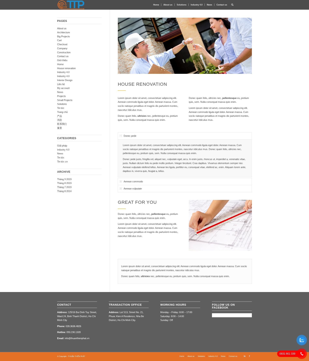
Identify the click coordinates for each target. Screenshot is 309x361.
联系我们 (62, 124)
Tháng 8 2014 (64, 191)
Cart (59, 40)
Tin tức (60, 108)
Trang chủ (62, 112)
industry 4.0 (63, 149)
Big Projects (63, 36)
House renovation (66, 68)
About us (61, 28)
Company (62, 48)
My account (63, 88)
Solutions (62, 104)
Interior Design (64, 80)
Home (60, 64)
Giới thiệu (62, 60)
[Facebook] (249, 4)
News (60, 92)
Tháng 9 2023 (64, 179)
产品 (59, 116)
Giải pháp (62, 145)
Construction (63, 52)
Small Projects (64, 100)
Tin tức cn (62, 161)
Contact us (63, 56)
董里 (59, 128)
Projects (61, 96)
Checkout (62, 44)
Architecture (63, 32)
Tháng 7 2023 (64, 187)
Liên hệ (61, 84)
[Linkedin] (244, 4)
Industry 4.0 (63, 72)
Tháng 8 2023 (64, 183)
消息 (59, 120)
